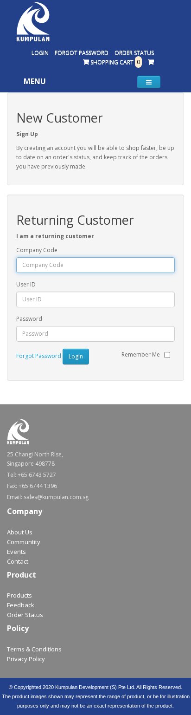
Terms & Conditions (34, 649)
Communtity (23, 542)
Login (40, 53)
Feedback (20, 605)
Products (19, 595)
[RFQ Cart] (151, 62)
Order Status (134, 53)
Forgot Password (81, 53)
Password (29, 319)
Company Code (36, 250)
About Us (19, 532)
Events (16, 551)
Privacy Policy (26, 659)
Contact (17, 561)
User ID (26, 284)
